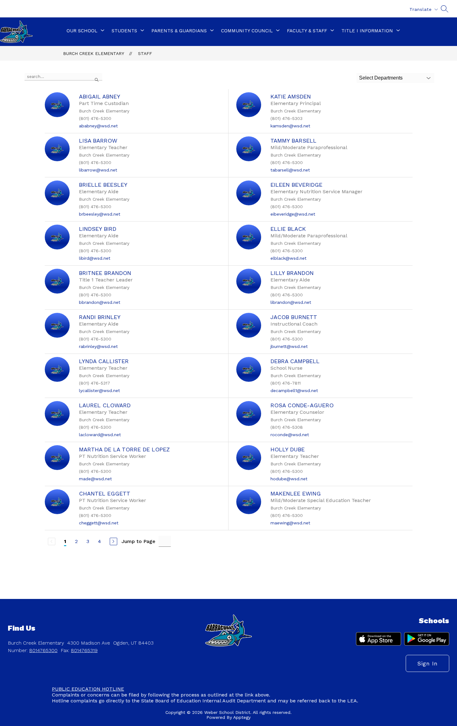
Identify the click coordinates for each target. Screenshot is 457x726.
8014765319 (84, 650)
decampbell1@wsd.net (294, 390)
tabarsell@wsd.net (290, 169)
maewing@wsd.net (290, 522)
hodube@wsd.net (288, 478)
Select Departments (381, 77)
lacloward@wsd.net (100, 434)
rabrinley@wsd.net (98, 346)
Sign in (427, 663)
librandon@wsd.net (290, 302)
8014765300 (43, 650)
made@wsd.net (95, 478)
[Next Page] (113, 541)
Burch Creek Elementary (93, 53)
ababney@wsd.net (98, 125)
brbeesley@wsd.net (99, 214)
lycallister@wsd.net (99, 390)
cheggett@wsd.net (98, 522)
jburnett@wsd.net (289, 346)
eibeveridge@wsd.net (292, 214)
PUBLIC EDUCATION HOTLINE (88, 689)
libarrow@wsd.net (98, 169)
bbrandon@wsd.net (99, 302)
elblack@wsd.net (288, 258)
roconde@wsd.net (289, 434)
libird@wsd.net (94, 258)
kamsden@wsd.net (290, 125)
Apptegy (242, 717)
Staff (145, 53)
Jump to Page (138, 541)
